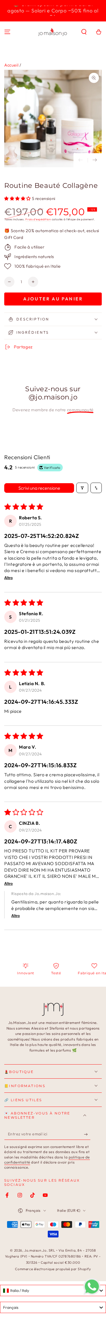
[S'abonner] (87, 1134)
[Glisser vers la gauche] (80, 160)
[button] (84, 32)
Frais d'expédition (38, 219)
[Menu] (7, 32)
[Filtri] (82, 488)
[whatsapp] (91, 1293)
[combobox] (53, 1290)
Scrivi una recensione (39, 488)
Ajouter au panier (53, 299)
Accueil (11, 65)
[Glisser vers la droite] (95, 160)
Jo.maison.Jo (35, 1250)
